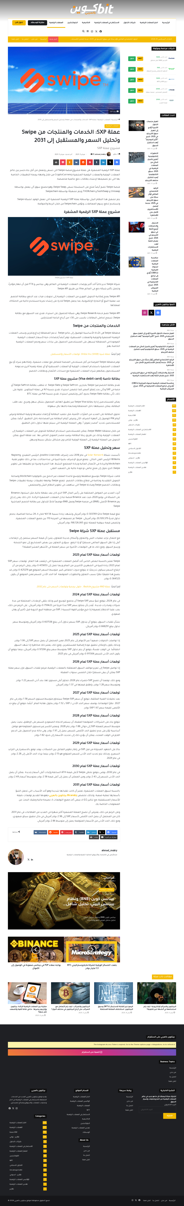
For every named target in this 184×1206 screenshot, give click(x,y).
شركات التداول (129, 23)
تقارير (129, 472)
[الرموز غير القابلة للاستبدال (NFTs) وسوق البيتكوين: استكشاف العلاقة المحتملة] (113, 993)
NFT (129, 444)
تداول (132, 58)
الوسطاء (86, 1132)
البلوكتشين (72, 23)
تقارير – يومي (132, 420)
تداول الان (19, 23)
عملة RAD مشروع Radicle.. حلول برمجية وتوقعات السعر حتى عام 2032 (73, 587)
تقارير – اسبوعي (133, 458)
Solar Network (95, 455)
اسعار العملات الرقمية (136, 434)
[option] (64, 900)
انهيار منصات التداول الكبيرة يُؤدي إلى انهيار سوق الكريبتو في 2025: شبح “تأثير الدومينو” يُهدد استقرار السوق (151, 134)
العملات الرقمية (56, 23)
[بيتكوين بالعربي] (92, 9)
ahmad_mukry (100, 154)
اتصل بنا (25, 39)
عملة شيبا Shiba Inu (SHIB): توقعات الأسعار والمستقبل (80, 354)
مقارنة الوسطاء (37, 23)
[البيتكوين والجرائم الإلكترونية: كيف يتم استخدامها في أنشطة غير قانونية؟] (156, 993)
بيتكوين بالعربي (20, 1201)
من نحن (34, 39)
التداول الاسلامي (133, 449)
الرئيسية (166, 23)
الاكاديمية (86, 23)
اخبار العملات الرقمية (149, 23)
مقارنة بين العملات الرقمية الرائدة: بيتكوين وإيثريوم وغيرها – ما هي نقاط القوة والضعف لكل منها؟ (28, 1009)
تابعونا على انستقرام (91, 1052)
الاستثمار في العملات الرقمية (106, 23)
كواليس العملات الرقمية (137, 463)
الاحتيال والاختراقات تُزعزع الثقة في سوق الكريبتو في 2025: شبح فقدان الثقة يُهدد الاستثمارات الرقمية (98, 39)
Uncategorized (133, 453)
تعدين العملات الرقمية (136, 468)
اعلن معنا (15, 39)
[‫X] (28, 859)
